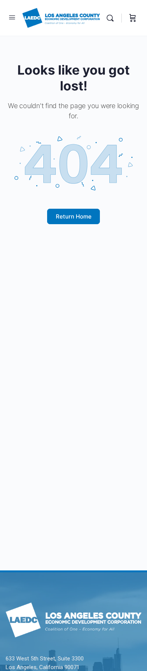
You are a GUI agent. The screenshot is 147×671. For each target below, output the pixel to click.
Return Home (74, 216)
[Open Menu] (12, 17)
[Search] (112, 18)
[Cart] (133, 18)
